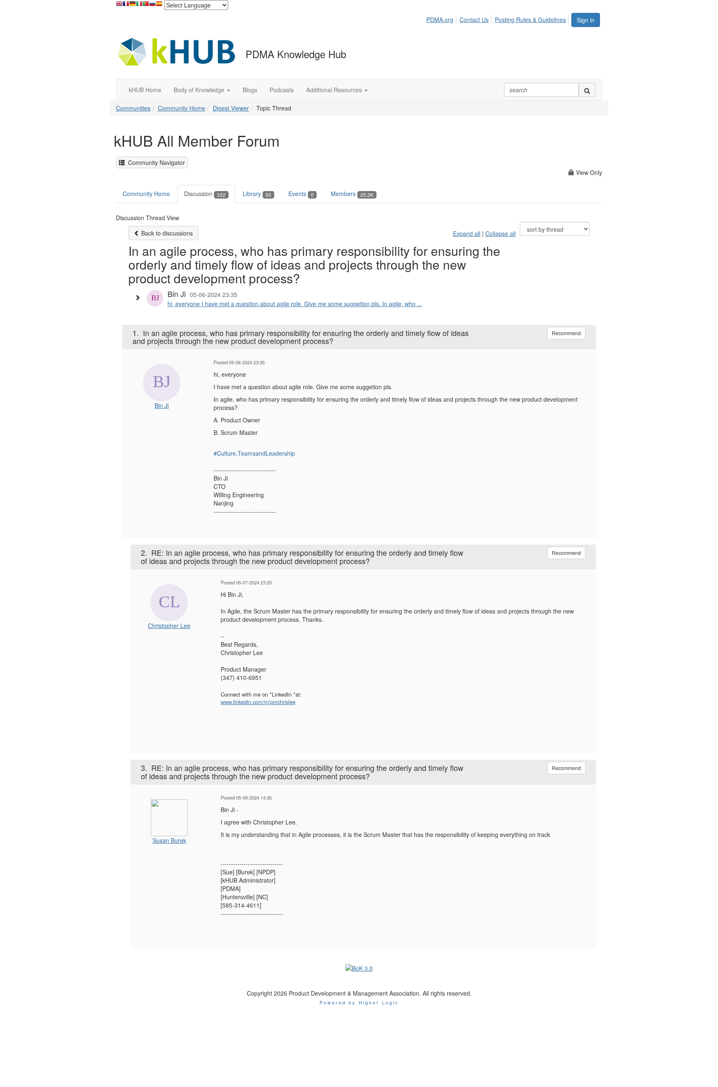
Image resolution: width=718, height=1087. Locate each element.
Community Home (181, 108)
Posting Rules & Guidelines (530, 19)
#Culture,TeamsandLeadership (254, 453)
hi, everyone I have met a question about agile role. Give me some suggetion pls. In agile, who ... (294, 303)
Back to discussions (166, 233)
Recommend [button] (566, 332)
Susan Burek (169, 840)
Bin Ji (162, 405)
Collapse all (500, 233)
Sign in (586, 20)
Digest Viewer (231, 108)
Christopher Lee (169, 625)
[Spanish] (159, 5)
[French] (126, 5)
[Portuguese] (146, 5)
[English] (119, 5)
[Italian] (139, 5)
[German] (132, 5)
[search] (587, 90)
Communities (133, 108)
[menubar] (498, 18)
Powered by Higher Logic (359, 1002)
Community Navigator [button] (155, 162)
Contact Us (474, 19)
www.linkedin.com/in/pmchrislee (258, 702)
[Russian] (152, 5)
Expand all (466, 233)
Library (257, 193)
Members (352, 193)
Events (301, 193)
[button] (201, 89)
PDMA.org (439, 19)
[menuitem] (442, 18)
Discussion (205, 193)
